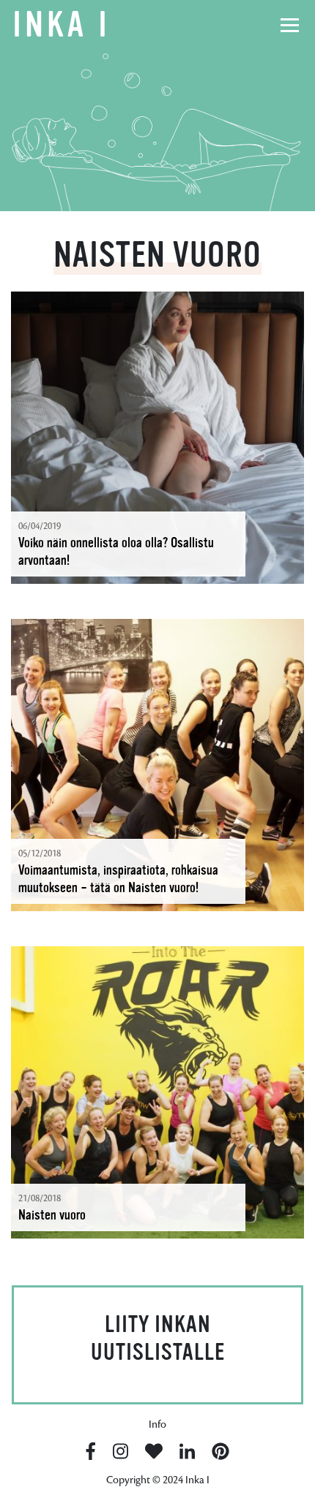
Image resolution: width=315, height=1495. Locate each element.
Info (157, 1424)
